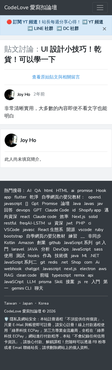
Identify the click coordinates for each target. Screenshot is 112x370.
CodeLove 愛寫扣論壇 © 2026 (29, 311)
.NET (94, 256)
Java (77, 204)
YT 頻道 (96, 22)
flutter (20, 197)
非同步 (94, 236)
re (86, 282)
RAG (8, 275)
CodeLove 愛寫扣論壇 (30, 7)
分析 (45, 249)
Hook (101, 191)
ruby (99, 230)
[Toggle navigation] (100, 7)
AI (29, 191)
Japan (28, 303)
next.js (70, 269)
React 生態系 (50, 230)
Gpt (35, 204)
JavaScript (81, 249)
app (7, 197)
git (42, 262)
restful (10, 223)
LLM (31, 282)
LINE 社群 (43, 28)
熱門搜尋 (12, 191)
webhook (13, 269)
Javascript (52, 269)
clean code (27, 275)
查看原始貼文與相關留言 (56, 77)
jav (100, 204)
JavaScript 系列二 (20, 262)
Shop (76, 262)
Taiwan (10, 303)
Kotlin (9, 243)
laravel (18, 249)
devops (23, 210)
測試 (20, 256)
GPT (37, 210)
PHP (80, 223)
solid (93, 217)
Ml (84, 256)
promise (85, 191)
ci (89, 223)
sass (98, 249)
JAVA (32, 249)
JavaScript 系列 (78, 243)
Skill (59, 282)
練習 (73, 236)
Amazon (26, 243)
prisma (45, 282)
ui (49, 223)
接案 (70, 282)
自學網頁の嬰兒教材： (63, 197)
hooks (33, 256)
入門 (95, 282)
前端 (44, 275)
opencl (94, 197)
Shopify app (90, 210)
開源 (70, 230)
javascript (13, 204)
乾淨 (34, 197)
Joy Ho (28, 140)
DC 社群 (71, 28)
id (74, 210)
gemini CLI (21, 288)
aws (103, 269)
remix (79, 275)
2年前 (39, 94)
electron (87, 269)
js (79, 282)
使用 (8, 256)
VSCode (12, 230)
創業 (41, 243)
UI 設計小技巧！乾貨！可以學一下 (52, 54)
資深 (58, 223)
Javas (89, 204)
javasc (29, 230)
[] (26, 204)
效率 (64, 217)
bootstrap (13, 236)
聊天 (39, 288)
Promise (50, 204)
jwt (69, 223)
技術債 (61, 256)
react (25, 217)
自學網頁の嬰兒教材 (45, 236)
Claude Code (57, 210)
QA (38, 191)
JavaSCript (14, 282)
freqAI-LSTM (32, 223)
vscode (85, 230)
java (75, 256)
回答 (8, 210)
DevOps (61, 249)
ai (72, 191)
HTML (62, 191)
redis (53, 262)
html (48, 191)
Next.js (78, 217)
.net (64, 262)
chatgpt (32, 269)
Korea (44, 303)
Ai (97, 262)
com (88, 262)
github (55, 243)
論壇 (65, 204)
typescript (61, 275)
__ (82, 236)
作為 (47, 256)
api (90, 275)
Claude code (45, 217)
